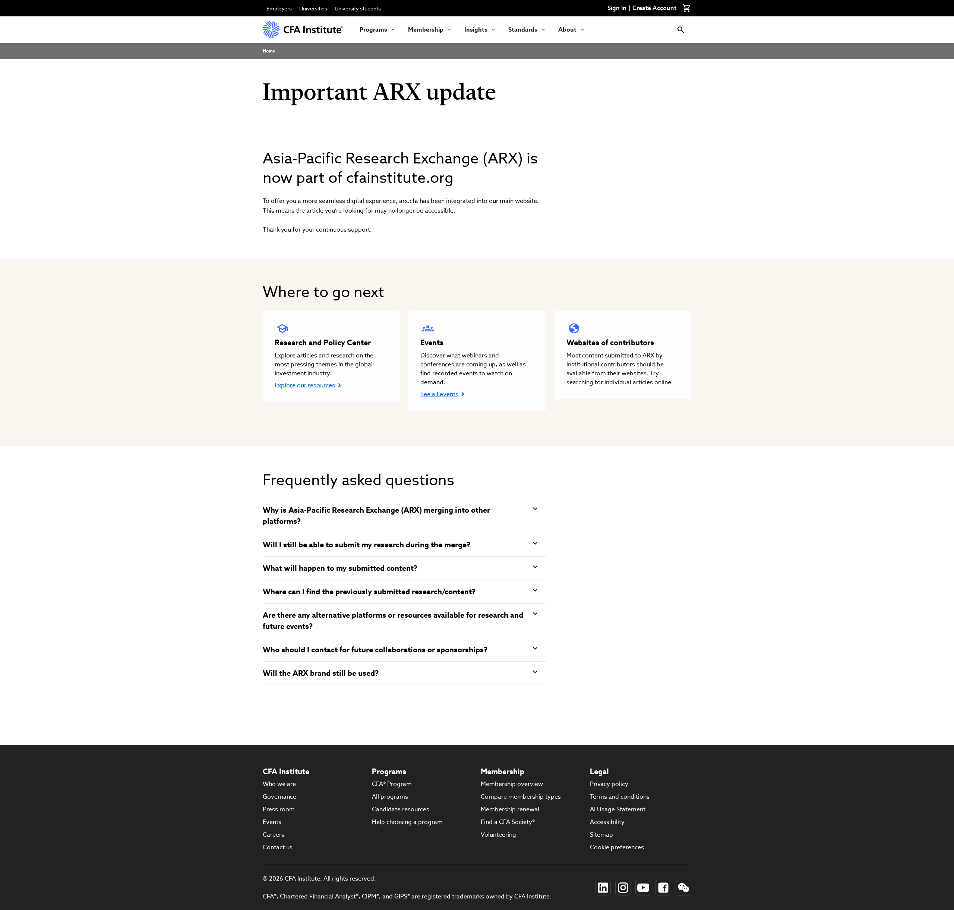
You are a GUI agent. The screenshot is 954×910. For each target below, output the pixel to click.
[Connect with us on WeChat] (683, 887)
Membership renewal (510, 809)
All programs (390, 797)
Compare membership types (521, 797)
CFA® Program (392, 784)
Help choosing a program (407, 822)
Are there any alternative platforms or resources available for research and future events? (393, 620)
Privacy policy (609, 784)
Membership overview (512, 784)
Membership (425, 30)
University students (358, 8)
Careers (273, 835)
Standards (522, 30)
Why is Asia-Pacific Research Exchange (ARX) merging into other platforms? (376, 515)
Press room (279, 809)
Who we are (279, 784)
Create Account (654, 8)
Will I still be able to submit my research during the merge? (366, 545)
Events (272, 822)
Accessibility (607, 822)
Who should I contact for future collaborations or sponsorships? (375, 650)
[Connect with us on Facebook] (663, 887)
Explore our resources (305, 385)
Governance (279, 797)
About (567, 30)
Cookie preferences (617, 847)
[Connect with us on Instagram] (623, 887)
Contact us (278, 847)
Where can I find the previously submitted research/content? (369, 591)
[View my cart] (686, 8)
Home (269, 51)
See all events (439, 394)
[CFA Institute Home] (304, 29)
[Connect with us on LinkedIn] (603, 887)
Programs (373, 30)
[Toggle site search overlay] (680, 29)
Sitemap (601, 835)
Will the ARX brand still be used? (321, 673)
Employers (279, 8)
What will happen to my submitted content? (340, 568)
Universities (313, 8)
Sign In (616, 8)
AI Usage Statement (617, 809)
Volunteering (498, 835)
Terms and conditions (620, 797)
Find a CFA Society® (508, 822)
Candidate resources (400, 809)
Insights (475, 30)
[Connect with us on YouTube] (643, 887)
